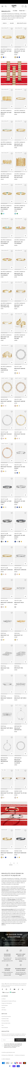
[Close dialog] (27, 528)
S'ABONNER (21, 538)
